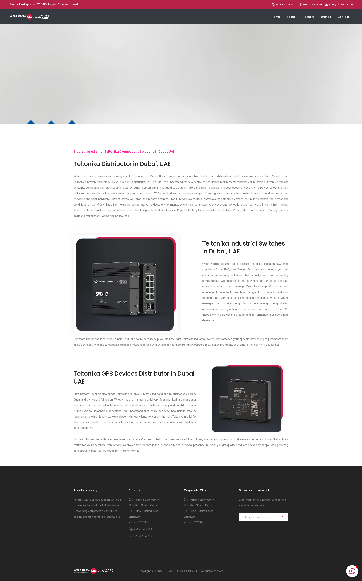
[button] (352, 571)
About (291, 17)
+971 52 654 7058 (312, 4)
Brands (326, 17)
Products (308, 17)
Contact (343, 17)
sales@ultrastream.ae (341, 4)
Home (276, 17)
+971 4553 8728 (284, 4)
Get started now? (68, 4)
